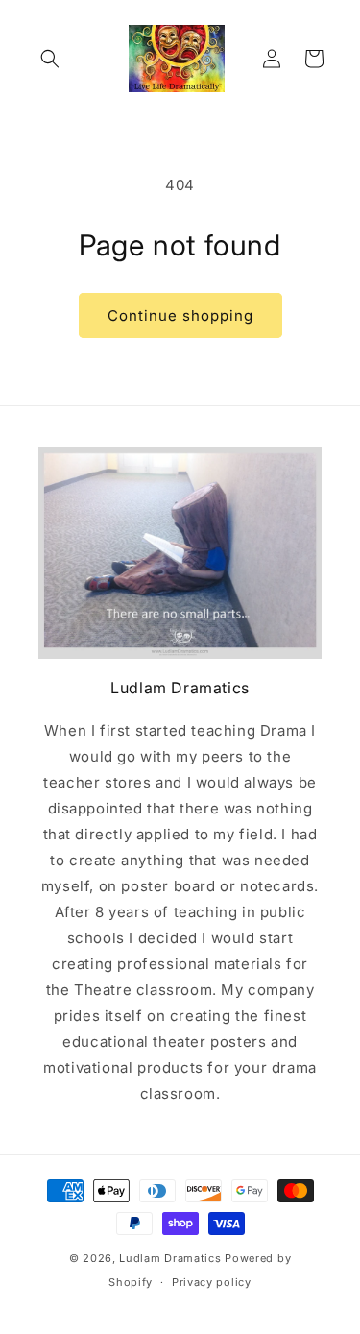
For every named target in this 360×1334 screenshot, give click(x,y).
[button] (50, 58)
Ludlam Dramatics (170, 1258)
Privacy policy (212, 1282)
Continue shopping (180, 315)
